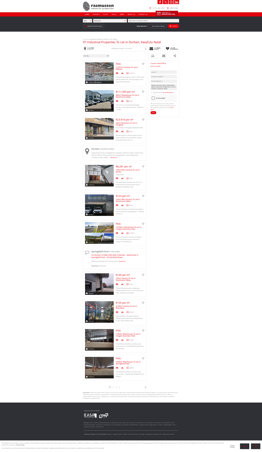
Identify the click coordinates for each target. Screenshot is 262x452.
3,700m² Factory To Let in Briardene (126, 307)
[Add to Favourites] (143, 64)
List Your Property (116, 424)
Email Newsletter (168, 92)
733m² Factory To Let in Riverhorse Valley (126, 279)
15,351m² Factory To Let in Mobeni (127, 68)
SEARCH (174, 26)
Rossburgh (142, 434)
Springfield (149, 434)
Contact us (160, 424)
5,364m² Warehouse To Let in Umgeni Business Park (128, 335)
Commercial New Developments (101, 422)
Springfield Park (157, 434)
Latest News (125, 424)
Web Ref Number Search (94, 26)
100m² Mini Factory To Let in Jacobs (128, 171)
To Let (110, 39)
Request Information (89, 427)
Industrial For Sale (116, 422)
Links (174, 424)
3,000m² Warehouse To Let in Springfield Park (128, 363)
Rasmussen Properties (96, 39)
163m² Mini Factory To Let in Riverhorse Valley (128, 200)
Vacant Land (125, 422)
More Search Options (158, 26)
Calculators (99, 424)
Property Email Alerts (89, 424)
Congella (115, 434)
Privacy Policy (99, 427)
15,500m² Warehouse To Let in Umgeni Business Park (129, 228)
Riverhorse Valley (133, 434)
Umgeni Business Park (168, 434)
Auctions (132, 422)
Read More (114, 157)
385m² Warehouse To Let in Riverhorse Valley (127, 96)
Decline (244, 446)
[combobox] (154, 21)
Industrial (105, 39)
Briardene (109, 434)
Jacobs (120, 434)
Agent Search (153, 424)
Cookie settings (232, 446)
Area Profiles (106, 424)
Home (90, 422)
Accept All (256, 446)
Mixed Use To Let (169, 422)
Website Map (168, 424)
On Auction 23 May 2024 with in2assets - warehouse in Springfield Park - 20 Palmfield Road (114, 256)
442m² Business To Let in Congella (126, 124)
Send (153, 113)
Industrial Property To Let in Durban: (95, 434)
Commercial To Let (141, 422)
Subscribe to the (163, 92)
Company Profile (143, 424)
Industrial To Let (151, 422)
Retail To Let (160, 422)
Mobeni (125, 434)
